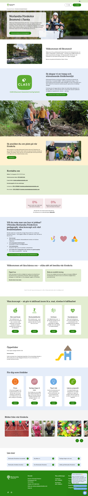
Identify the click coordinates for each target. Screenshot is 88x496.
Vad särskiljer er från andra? (80, 488)
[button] (80, 1)
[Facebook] (8, 492)
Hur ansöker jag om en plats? (80, 485)
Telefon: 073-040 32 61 (33, 484)
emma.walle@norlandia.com (20, 180)
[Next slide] (81, 440)
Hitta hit (30, 488)
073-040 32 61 (21, 177)
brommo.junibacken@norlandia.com (29, 186)
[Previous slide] (77, 440)
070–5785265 (16, 186)
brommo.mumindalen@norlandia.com (29, 189)
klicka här (52, 212)
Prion (69, 483)
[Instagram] (11, 492)
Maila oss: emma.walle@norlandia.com (37, 486)
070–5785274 (58, 484)
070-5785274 (16, 189)
